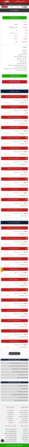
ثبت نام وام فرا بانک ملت (22, 374)
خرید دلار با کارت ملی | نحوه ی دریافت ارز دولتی (18, 366)
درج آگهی (4, 6)
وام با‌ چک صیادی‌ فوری (22, 397)
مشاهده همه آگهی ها (14, 353)
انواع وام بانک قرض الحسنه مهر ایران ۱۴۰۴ (19, 394)
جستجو (6, 4)
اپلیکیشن (10, 4)
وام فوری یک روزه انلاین (22, 385)
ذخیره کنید (24, 21)
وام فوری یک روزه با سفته (22, 391)
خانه (23, 4)
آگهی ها (19, 4)
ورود (17, 6)
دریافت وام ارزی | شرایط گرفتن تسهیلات (19, 371)
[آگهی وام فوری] (14, 1)
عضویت (10, 6)
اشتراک (15, 4)
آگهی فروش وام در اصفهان (22, 377)
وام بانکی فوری (24, 388)
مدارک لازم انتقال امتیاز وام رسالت (20, 400)
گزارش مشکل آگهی (14, 82)
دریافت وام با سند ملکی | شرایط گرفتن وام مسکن (18, 363)
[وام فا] (24, 7)
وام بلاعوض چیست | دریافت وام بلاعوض (19, 368)
